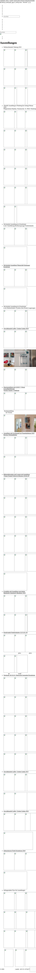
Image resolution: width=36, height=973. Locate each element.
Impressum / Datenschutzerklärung (9, 971)
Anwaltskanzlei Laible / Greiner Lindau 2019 (16, 328)
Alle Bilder (6, 5)
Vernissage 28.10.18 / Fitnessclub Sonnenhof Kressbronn (19, 675)
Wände (5, 7)
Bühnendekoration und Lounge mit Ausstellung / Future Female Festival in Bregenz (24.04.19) (16, 475)
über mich (6, 13)
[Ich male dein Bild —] (6, 34)
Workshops (6, 10)
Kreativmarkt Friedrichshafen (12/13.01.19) (15, 632)
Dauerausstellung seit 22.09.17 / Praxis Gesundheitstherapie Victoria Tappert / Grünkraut (14, 389)
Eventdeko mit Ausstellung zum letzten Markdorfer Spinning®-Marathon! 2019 (14, 592)
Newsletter (6, 11)
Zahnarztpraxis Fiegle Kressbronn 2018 (14, 851)
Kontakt (5, 15)
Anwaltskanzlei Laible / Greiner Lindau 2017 (16, 771)
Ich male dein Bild (10, 969)
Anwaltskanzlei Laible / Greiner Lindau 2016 (16, 811)
